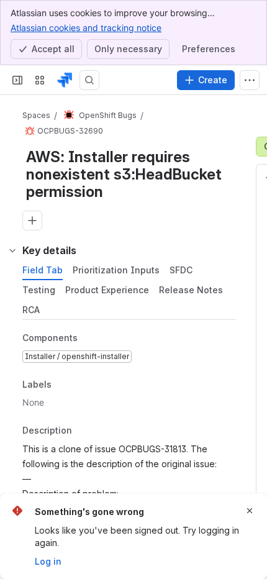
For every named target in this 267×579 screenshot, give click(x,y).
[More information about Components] (90, 339)
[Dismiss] (249, 510)
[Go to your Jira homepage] (65, 80)
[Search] (89, 80)
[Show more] (250, 80)
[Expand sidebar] (17, 80)
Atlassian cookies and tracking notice (86, 27)
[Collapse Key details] (12, 250)
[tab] (42, 270)
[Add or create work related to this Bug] (32, 220)
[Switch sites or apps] (40, 80)
